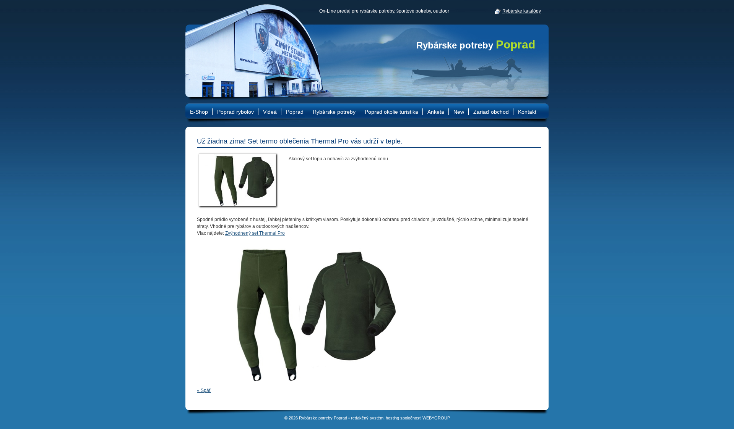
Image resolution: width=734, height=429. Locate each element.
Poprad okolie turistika (391, 112)
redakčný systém (367, 418)
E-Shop (199, 112)
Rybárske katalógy (521, 11)
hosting (392, 418)
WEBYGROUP (436, 418)
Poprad (295, 112)
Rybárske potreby (475, 45)
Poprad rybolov (235, 112)
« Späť (204, 390)
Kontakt (527, 112)
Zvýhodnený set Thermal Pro (255, 233)
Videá (270, 112)
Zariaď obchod (491, 112)
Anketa (435, 112)
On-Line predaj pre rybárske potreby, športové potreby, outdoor (384, 11)
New (458, 112)
